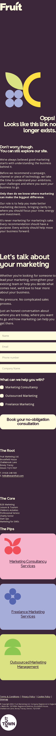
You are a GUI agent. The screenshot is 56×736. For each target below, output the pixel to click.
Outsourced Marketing (21, 396)
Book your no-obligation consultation (28, 422)
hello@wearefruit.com (13, 475)
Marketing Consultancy (21, 387)
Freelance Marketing (19, 404)
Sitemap (4, 699)
